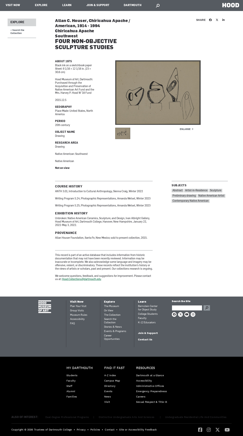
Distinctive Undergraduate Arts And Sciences (127, 417)
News (107, 396)
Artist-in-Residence (196, 190)
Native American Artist (211, 195)
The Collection (112, 315)
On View (108, 310)
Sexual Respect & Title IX (151, 402)
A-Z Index (110, 375)
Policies (95, 429)
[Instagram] (209, 429)
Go (207, 308)
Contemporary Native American (191, 201)
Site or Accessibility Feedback (138, 429)
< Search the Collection (17, 31)
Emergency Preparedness (151, 391)
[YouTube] (227, 429)
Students (71, 375)
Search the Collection (110, 321)
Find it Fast (114, 368)
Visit (107, 402)
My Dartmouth (79, 368)
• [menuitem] (74, 429)
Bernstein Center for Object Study (148, 308)
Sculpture (215, 190)
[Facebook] (200, 429)
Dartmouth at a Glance (150, 375)
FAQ (72, 323)
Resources (145, 368)
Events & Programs (115, 331)
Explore (41, 5)
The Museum (111, 306)
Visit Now (13, 5)
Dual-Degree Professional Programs (67, 417)
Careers (140, 396)
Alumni (70, 391)
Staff (69, 386)
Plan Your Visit (78, 306)
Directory (110, 386)
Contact (109, 429)
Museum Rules (78, 315)
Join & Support (98, 5)
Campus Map (112, 380)
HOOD (230, 5)
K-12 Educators (147, 322)
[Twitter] (217, 429)
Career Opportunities (112, 337)
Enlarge (185, 129)
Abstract (178, 190)
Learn (67, 5)
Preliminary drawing (184, 195)
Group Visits (77, 310)
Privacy (81, 429)
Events (108, 391)
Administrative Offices (150, 386)
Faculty (142, 318)
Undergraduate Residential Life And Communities (196, 417)
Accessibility (77, 319)
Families (71, 396)
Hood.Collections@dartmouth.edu (81, 279)
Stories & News (113, 327)
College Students (148, 314)
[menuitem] (80, 383)
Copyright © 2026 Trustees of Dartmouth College (41, 429)
